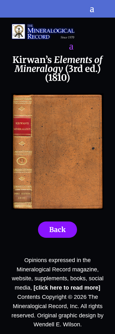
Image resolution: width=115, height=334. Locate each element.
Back (57, 229)
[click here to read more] (67, 287)
